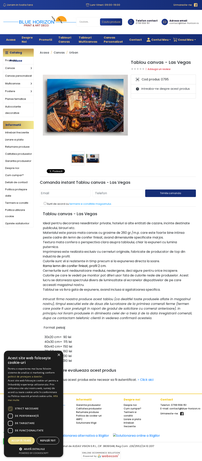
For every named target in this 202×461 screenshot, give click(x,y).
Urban (73, 52)
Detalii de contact (16, 182)
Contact (135, 40)
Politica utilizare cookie (15, 213)
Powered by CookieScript (33, 453)
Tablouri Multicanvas (88, 40)
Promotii (45, 40)
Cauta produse (111, 22)
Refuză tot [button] (47, 440)
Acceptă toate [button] (21, 440)
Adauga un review (159, 69)
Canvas (10, 68)
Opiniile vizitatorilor (17, 223)
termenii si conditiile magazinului (90, 204)
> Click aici (145, 379)
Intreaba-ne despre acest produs (165, 89)
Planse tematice (15, 99)
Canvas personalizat (113, 40)
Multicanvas (12, 83)
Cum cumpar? (14, 175)
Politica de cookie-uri (89, 415)
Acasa (10, 40)
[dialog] (33, 404)
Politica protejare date (16, 193)
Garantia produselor (18, 161)
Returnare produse (17, 147)
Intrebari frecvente (17, 132)
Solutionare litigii (86, 422)
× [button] (58, 355)
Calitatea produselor (18, 154)
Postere (10, 91)
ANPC (79, 419)
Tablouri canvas (64, 40)
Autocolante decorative (13, 110)
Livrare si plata (14, 139)
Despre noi (27, 40)
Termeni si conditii (16, 203)
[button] (158, 39)
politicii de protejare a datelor (25, 376)
